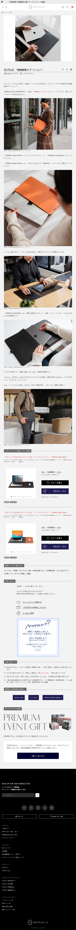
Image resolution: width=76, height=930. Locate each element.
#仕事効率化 (50, 571)
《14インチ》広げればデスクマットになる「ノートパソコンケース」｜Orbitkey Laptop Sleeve (35, 457)
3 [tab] (15, 496)
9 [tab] (27, 496)
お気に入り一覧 (58, 816)
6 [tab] (21, 496)
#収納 (15, 571)
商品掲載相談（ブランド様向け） (11, 854)
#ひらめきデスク (62, 571)
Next (69, 40)
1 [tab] (11, 496)
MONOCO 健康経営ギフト (9, 890)
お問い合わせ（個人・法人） (10, 831)
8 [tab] (25, 496)
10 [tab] (29, 496)
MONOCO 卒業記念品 (8, 887)
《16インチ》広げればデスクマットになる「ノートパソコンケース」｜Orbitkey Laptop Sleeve (35, 512)
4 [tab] (17, 496)
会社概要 (4, 851)
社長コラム (5, 903)
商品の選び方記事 (7, 906)
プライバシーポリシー (8, 838)
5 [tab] (19, 496)
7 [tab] (23, 496)
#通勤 (28, 574)
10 (47, 58)
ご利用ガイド (6, 828)
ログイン (20, 816)
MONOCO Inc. (35, 928)
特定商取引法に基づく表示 (9, 835)
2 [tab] (13, 496)
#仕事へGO (8, 574)
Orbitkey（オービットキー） (44, 91)
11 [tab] (31, 496)
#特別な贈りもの (38, 571)
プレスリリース (6, 900)
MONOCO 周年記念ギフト (9, 881)
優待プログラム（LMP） (9, 910)
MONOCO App (6, 870)
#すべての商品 (19, 574)
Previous (7, 40)
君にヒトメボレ (43, 673)
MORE (21, 461)
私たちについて (6, 848)
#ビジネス (8, 571)
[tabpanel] (38, 38)
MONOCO (4, 867)
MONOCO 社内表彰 (7, 884)
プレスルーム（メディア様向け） (11, 857)
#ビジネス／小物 (25, 571)
